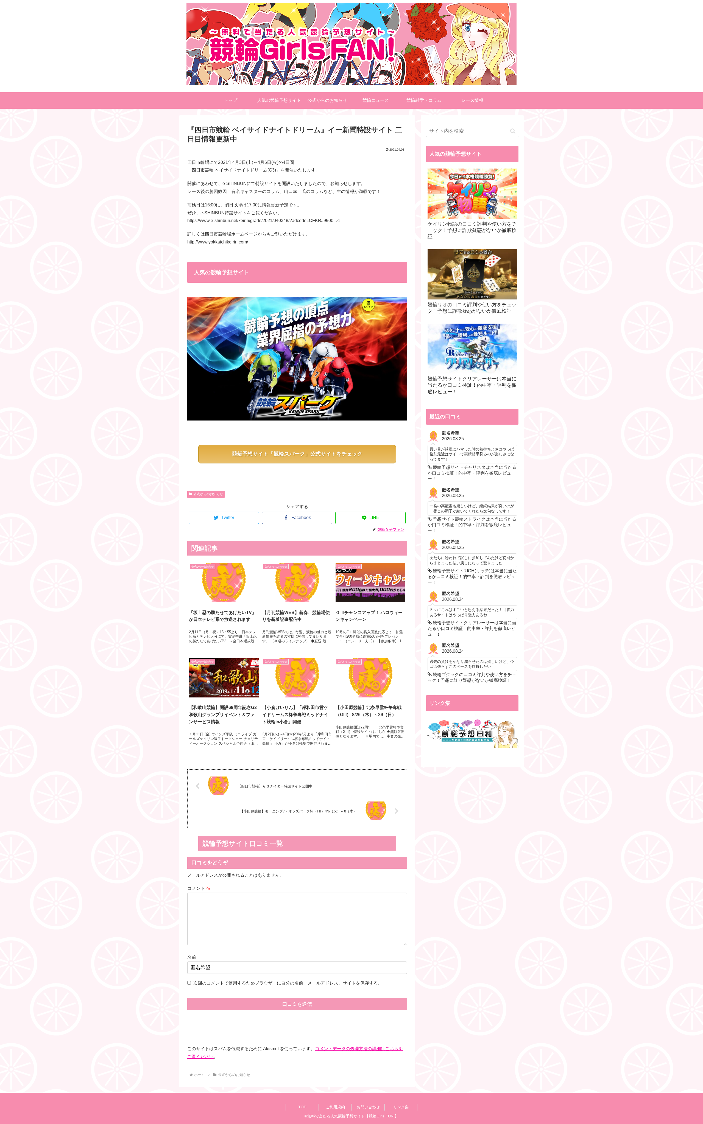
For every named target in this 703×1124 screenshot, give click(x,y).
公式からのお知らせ (208, 494)
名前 (191, 957)
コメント (198, 888)
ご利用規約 (335, 1107)
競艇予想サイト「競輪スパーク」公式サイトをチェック (297, 454)
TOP (302, 1107)
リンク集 (401, 1107)
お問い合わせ (368, 1107)
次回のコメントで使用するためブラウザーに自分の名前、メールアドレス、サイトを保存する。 (287, 983)
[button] (513, 131)
